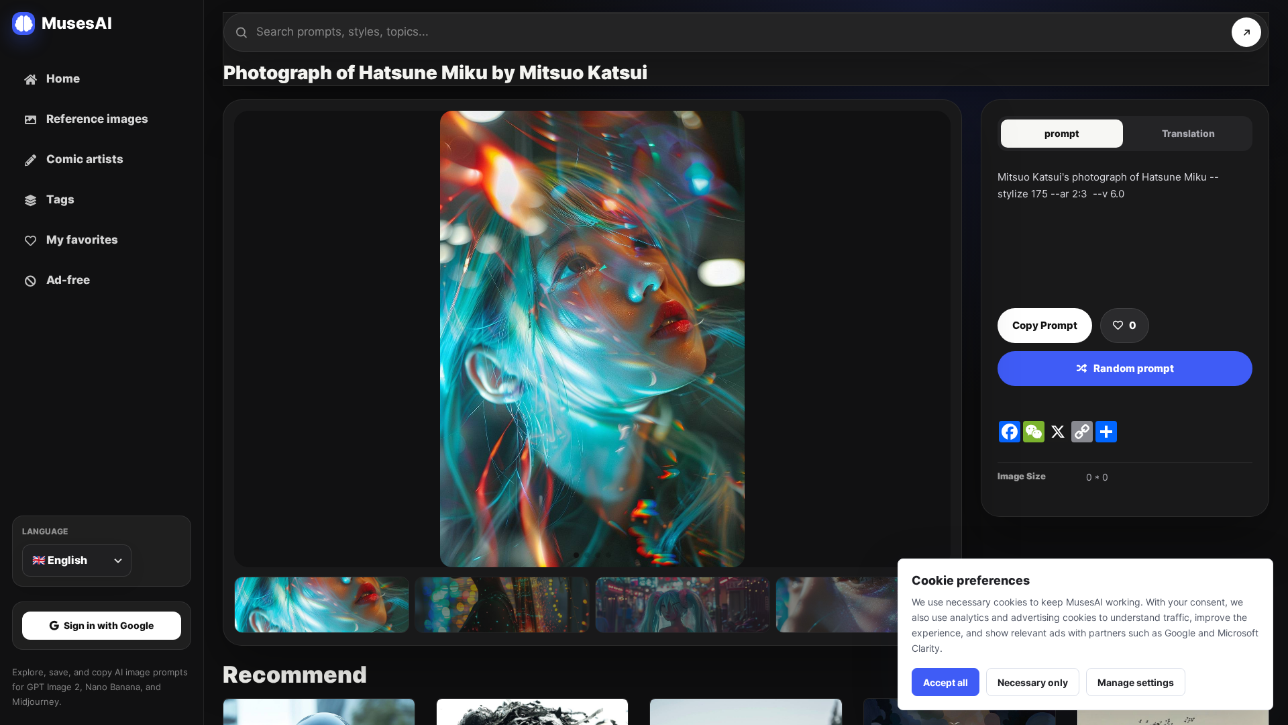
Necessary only (1033, 682)
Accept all (945, 682)
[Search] (1246, 32)
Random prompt (1133, 368)
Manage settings (1135, 682)
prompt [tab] (1061, 133)
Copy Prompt (1044, 325)
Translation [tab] (1188, 133)
